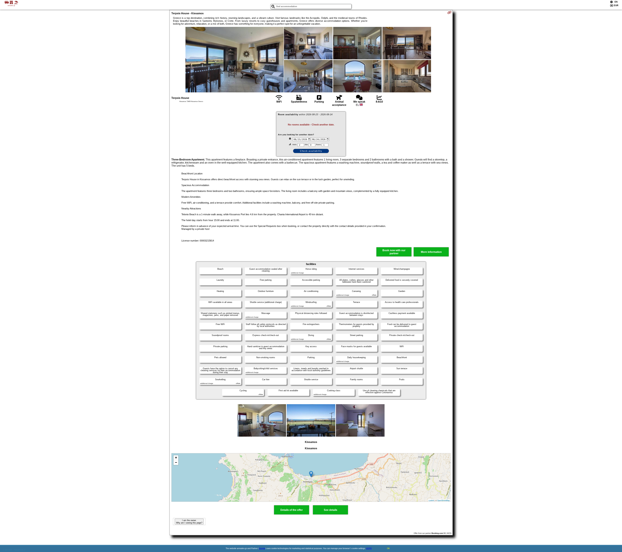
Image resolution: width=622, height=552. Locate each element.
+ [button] (176, 458)
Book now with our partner (393, 252)
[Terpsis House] (234, 60)
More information (431, 252)
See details (330, 510)
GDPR (369, 548)
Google (262, 548)
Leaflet (431, 500)
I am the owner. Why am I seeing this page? (189, 521)
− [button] (176, 462)
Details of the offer (291, 510)
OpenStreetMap (443, 500)
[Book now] (449, 12)
